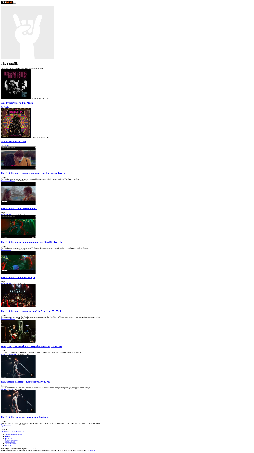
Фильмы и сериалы (11, 440)
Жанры (7, 436)
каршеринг (91, 450)
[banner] (7, 3)
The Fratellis (5, 107)
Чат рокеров (19, 431)
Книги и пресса (10, 442)
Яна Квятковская (7, 389)
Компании (8, 438)
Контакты (8, 445)
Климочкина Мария (8, 181)
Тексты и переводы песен (13, 434)
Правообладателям (11, 443)
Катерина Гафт (6, 214)
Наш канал (7, 431)
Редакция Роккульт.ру (8, 354)
